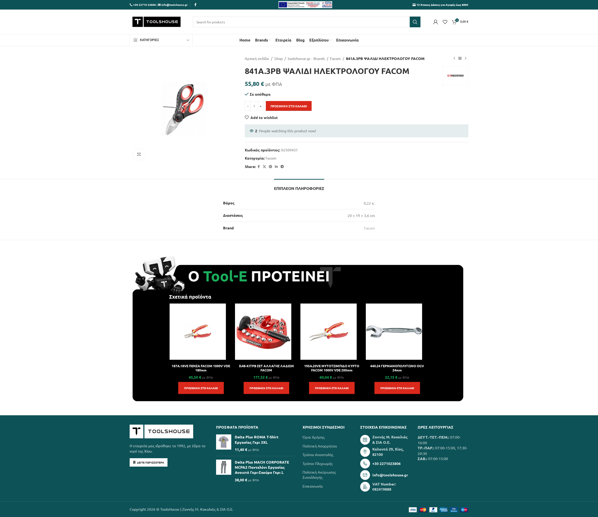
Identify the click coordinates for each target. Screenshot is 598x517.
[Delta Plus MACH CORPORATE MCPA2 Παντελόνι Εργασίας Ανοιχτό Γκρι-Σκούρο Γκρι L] (223, 471)
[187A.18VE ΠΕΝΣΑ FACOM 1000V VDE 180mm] (198, 332)
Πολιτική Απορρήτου (320, 446)
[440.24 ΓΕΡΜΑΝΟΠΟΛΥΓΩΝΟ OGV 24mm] (394, 332)
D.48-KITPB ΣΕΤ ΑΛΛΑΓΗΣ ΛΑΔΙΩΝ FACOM (266, 368)
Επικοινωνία (313, 486)
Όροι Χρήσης (314, 437)
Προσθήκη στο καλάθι (289, 106)
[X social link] (264, 167)
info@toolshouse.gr (174, 5)
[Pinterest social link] (270, 167)
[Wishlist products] (445, 22)
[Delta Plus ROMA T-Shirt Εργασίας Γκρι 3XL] (223, 443)
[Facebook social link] (195, 5)
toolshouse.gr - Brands (306, 58)
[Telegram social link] (282, 167)
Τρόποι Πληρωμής (318, 463)
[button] (201, 388)
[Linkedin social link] (276, 167)
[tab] (299, 186)
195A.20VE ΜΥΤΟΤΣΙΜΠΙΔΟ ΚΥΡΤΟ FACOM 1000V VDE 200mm (331, 368)
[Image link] (161, 431)
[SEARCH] (415, 22)
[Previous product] (454, 58)
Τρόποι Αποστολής (318, 454)
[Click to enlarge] (139, 154)
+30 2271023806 (386, 463)
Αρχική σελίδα (257, 58)
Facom (335, 58)
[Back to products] (460, 58)
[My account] (435, 22)
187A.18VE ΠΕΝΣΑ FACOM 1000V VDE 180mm (201, 368)
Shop (278, 58)
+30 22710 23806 (144, 5)
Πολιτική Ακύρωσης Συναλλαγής (319, 474)
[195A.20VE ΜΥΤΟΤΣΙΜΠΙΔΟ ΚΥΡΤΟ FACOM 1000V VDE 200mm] (328, 332)
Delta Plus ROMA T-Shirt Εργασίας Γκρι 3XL (256, 439)
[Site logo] (156, 21)
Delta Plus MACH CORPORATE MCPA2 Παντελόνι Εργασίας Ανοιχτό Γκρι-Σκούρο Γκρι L (262, 467)
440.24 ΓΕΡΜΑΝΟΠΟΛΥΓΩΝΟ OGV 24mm (397, 368)
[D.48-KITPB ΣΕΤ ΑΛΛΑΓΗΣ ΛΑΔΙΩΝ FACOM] (263, 332)
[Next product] (465, 58)
